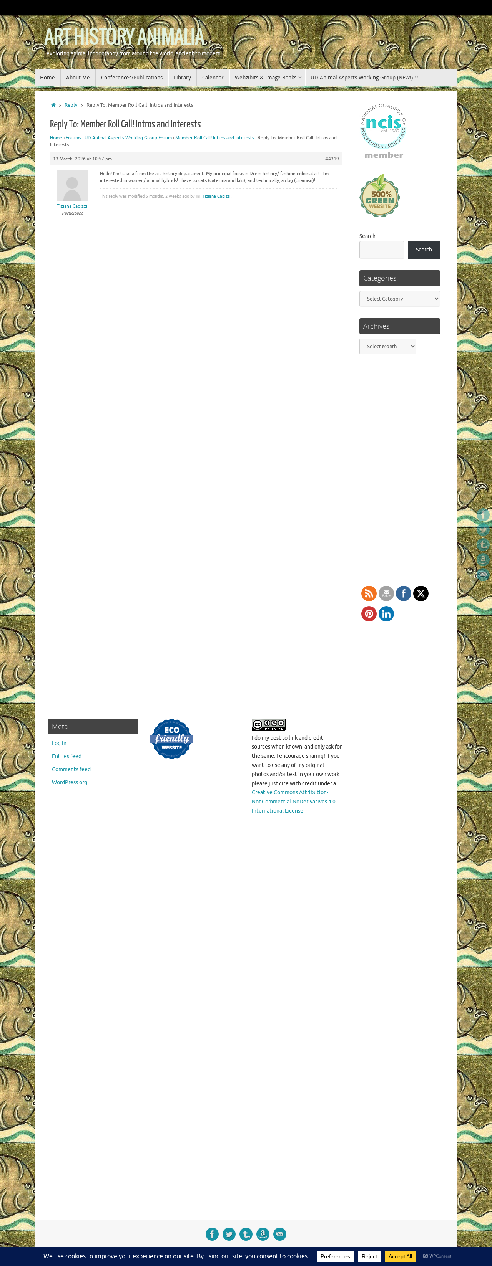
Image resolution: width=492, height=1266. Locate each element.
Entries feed (66, 756)
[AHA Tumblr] (483, 544)
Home (56, 138)
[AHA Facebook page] (483, 514)
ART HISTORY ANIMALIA (124, 37)
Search (367, 236)
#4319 (332, 159)
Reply (71, 105)
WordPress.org (69, 782)
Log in (59, 743)
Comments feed (71, 769)
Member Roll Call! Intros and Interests (214, 138)
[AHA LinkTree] (483, 574)
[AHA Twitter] (483, 529)
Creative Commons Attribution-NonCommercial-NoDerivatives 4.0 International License (294, 801)
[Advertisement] (399, 963)
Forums (73, 138)
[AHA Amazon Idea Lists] (483, 559)
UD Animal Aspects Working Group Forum (128, 138)
